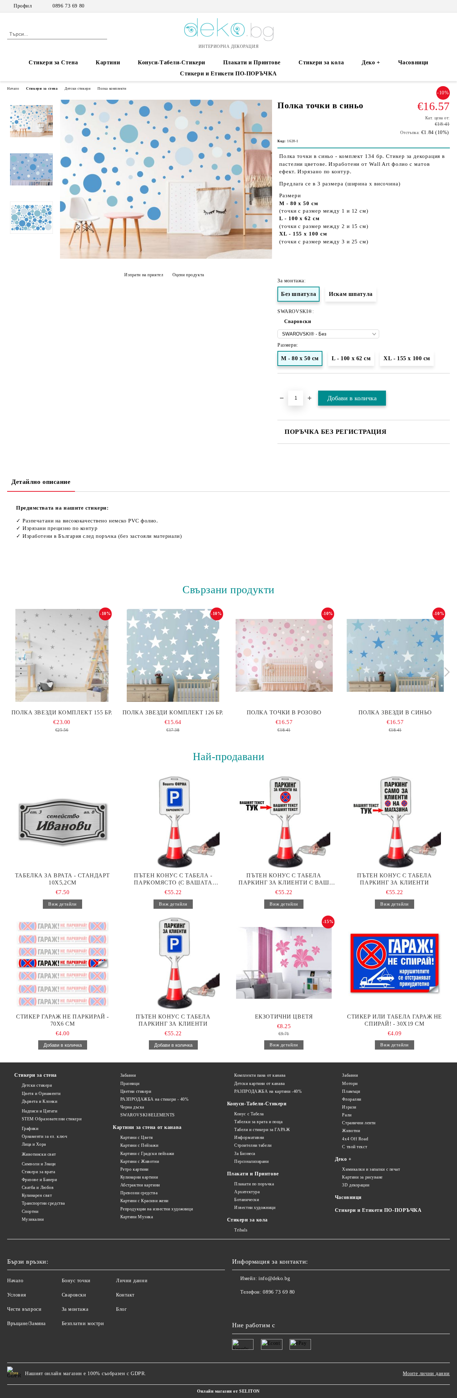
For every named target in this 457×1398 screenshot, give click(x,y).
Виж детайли (62, 904)
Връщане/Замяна (26, 1323)
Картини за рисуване (362, 1177)
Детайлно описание (41, 481)
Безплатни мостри (83, 1323)
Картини (108, 62)
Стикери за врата (38, 1171)
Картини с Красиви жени (144, 1200)
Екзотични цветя (284, 1016)
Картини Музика (136, 1216)
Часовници (413, 62)
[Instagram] (435, 6)
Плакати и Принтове (252, 62)
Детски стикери (77, 88)
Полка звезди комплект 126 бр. (173, 712)
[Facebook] (424, 6)
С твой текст (354, 1146)
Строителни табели (253, 1145)
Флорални (351, 1099)
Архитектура (247, 1191)
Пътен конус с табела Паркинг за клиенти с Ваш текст (283, 879)
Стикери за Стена (53, 62)
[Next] (445, 672)
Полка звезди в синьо (395, 712)
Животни (351, 1130)
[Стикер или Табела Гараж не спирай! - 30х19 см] (394, 963)
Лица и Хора (34, 1144)
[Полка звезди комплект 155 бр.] (61, 655)
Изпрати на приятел (143, 274)
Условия (16, 1295)
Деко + (371, 62)
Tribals (240, 1230)
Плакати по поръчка (254, 1183)
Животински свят (39, 1154)
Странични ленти (358, 1122)
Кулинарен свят (37, 1195)
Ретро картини (134, 1169)
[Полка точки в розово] (284, 655)
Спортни (30, 1211)
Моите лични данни (426, 1373)
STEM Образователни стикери (51, 1118)
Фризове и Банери (39, 1179)
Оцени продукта (188, 274)
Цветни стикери (135, 1091)
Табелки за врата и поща (258, 1121)
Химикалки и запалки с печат (371, 1169)
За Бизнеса (244, 1153)
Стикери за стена (41, 88)
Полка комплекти (111, 88)
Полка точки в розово (284, 712)
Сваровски (297, 321)
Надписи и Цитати (39, 1111)
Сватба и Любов (38, 1187)
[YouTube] (446, 6)
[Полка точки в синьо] (166, 257)
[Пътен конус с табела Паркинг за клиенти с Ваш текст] (284, 821)
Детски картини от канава (259, 1083)
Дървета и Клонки (39, 1101)
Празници (129, 1083)
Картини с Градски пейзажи (147, 1153)
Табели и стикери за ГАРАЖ (262, 1129)
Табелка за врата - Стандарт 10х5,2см (62, 879)
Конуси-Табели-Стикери (171, 62)
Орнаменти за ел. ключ (44, 1136)
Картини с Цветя (136, 1137)
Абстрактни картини (140, 1185)
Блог (121, 1309)
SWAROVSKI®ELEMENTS (147, 1114)
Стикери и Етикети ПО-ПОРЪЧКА (228, 73)
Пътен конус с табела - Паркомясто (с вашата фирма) (173, 879)
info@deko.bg (274, 1278)
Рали (346, 1114)
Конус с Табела (249, 1113)
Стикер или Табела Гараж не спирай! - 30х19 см (394, 1020)
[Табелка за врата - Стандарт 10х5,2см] (62, 821)
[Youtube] (269, 1306)
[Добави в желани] (445, 386)
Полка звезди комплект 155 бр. (61, 712)
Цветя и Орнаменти (41, 1093)
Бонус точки (76, 1280)
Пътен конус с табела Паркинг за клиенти (394, 879)
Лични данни (131, 1280)
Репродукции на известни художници (156, 1208)
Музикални (33, 1219)
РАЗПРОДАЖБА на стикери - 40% (154, 1099)
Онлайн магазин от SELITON (228, 1391)
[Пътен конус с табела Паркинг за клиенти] (394, 821)
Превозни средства (138, 1192)
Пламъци (351, 1091)
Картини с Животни (139, 1161)
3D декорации (355, 1185)
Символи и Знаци (39, 1163)
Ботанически (246, 1199)
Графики (30, 1128)
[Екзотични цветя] (284, 963)
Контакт (125, 1295)
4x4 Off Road (355, 1138)
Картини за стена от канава (147, 1127)
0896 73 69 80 (68, 6)
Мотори (349, 1083)
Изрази (349, 1107)
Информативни (249, 1137)
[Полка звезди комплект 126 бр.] (172, 655)
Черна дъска (132, 1107)
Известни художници (254, 1207)
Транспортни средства (43, 1203)
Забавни (128, 1075)
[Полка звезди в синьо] (395, 655)
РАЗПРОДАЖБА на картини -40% (268, 1091)
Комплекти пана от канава (259, 1075)
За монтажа (75, 1309)
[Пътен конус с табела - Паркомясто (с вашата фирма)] (173, 821)
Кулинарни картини (139, 1177)
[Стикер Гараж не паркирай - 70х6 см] (62, 963)
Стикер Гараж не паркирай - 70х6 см (62, 1020)
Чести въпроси (24, 1309)
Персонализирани (251, 1161)
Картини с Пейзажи (139, 1145)
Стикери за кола (321, 62)
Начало (13, 88)
